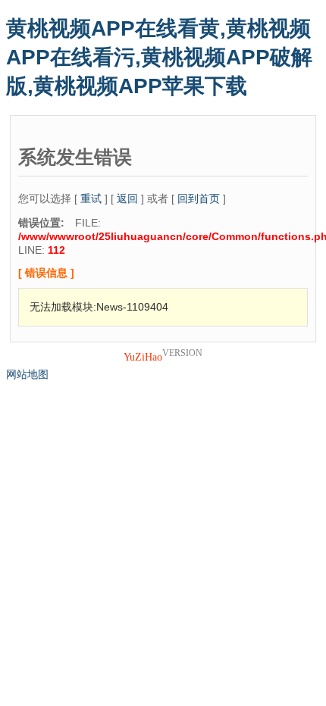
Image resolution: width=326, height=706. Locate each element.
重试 (91, 198)
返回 (127, 198)
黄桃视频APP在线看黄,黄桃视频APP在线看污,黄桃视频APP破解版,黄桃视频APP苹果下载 (159, 57)
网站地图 (27, 374)
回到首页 (198, 198)
